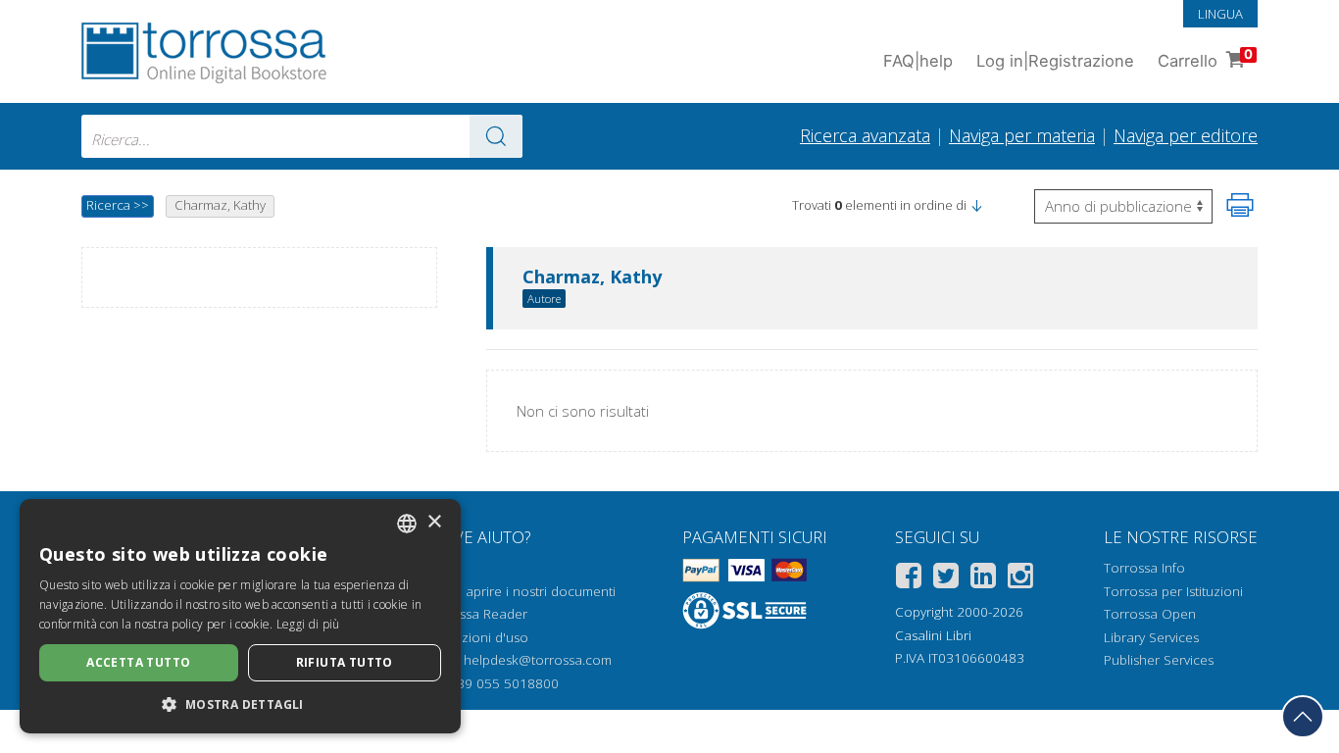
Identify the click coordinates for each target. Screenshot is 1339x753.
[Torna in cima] (1302, 716)
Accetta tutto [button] (138, 662)
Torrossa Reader (476, 614)
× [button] (433, 522)
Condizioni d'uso (476, 637)
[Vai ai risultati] (496, 136)
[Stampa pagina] (1240, 205)
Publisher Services (1159, 660)
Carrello (1205, 58)
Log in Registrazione (1055, 61)
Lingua (1220, 14)
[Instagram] (1020, 579)
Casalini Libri (933, 635)
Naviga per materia (1022, 135)
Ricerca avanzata (865, 135)
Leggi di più (308, 624)
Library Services (1151, 637)
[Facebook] (908, 579)
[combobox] (301, 136)
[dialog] (240, 616)
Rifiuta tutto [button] (344, 662)
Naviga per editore (1186, 135)
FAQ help (918, 61)
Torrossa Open (1150, 614)
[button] (976, 205)
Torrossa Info (1144, 568)
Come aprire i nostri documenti (520, 591)
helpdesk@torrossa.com (538, 660)
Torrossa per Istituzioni (1173, 591)
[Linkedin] (983, 579)
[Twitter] (946, 579)
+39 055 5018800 (504, 683)
